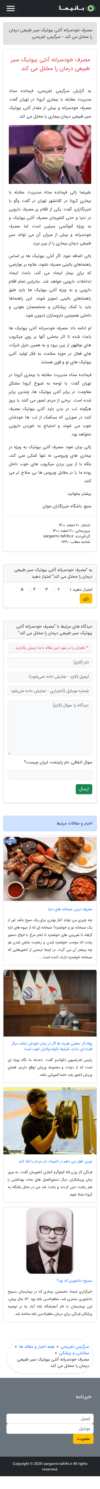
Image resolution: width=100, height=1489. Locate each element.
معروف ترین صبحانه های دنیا (70, 909)
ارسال (84, 789)
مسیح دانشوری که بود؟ (74, 1281)
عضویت (83, 1438)
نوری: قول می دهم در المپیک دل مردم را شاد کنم (55, 1161)
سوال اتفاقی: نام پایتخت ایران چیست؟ (58, 762)
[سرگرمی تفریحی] (77, 8)
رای (86, 598)
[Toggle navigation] (10, 8)
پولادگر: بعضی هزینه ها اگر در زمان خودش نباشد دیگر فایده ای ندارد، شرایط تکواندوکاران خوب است (52, 1046)
